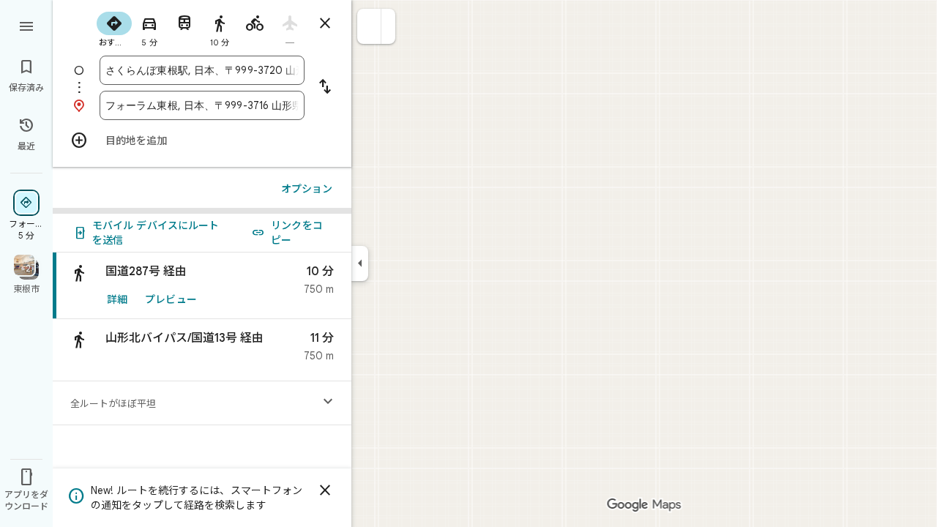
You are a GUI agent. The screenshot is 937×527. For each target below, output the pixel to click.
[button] (369, 26)
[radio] (114, 28)
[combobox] (202, 70)
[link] (202, 286)
